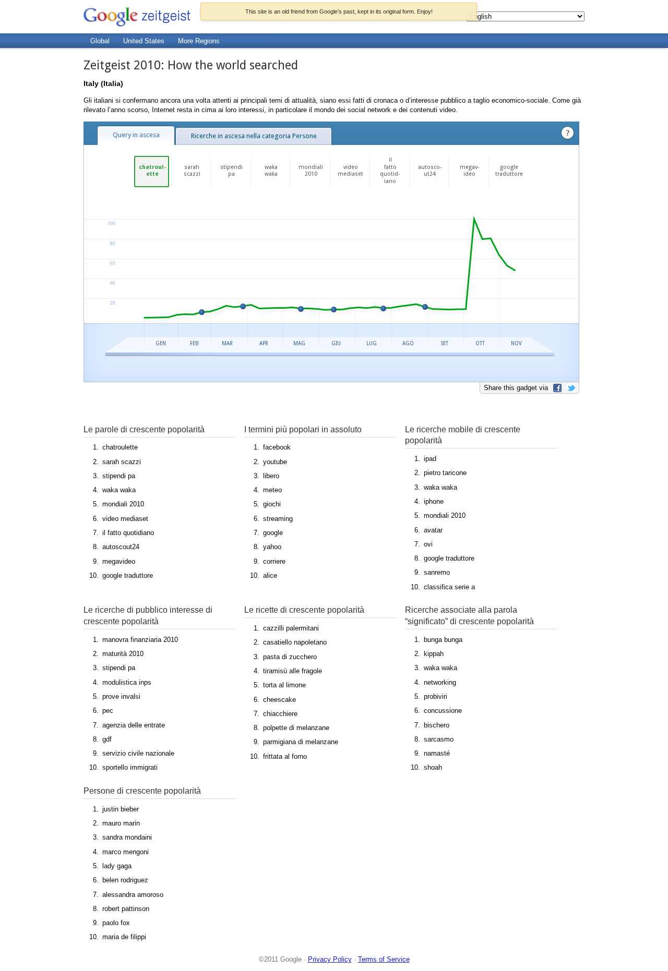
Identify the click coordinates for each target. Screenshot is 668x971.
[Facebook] (556, 388)
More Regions (199, 41)
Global (100, 41)
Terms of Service (384, 959)
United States (143, 41)
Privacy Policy (330, 959)
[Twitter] (570, 388)
